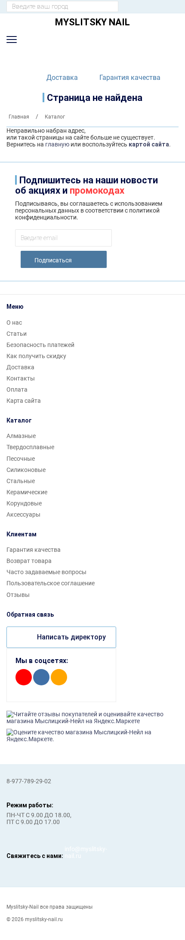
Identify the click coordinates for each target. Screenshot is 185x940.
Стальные (20, 481)
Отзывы (18, 594)
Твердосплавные (30, 447)
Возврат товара (29, 560)
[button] (11, 39)
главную (57, 144)
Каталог (19, 420)
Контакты (20, 378)
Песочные (20, 458)
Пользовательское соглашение (50, 583)
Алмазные (21, 435)
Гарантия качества (129, 77)
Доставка (62, 77)
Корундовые (24, 503)
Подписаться (53, 260)
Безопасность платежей (40, 344)
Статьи (16, 333)
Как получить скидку (36, 356)
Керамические (26, 492)
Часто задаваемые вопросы (46, 572)
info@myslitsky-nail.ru (73, 852)
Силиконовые (26, 469)
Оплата (17, 389)
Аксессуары (23, 514)
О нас (14, 322)
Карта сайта (23, 400)
